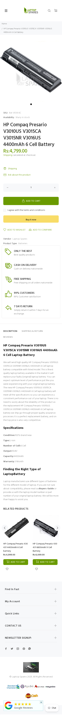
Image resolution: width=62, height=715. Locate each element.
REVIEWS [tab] (8, 337)
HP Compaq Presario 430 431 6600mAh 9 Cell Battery (45, 547)
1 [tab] (31, 104)
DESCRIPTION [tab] (10, 331)
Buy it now (31, 220)
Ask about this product (19, 175)
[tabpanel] (31, 71)
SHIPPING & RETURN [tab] (32, 331)
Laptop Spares (20, 239)
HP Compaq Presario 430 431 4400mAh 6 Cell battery (15, 547)
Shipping (7, 155)
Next (57, 528)
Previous (5, 528)
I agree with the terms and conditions (26, 210)
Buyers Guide (46, 489)
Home (4, 23)
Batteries (22, 243)
